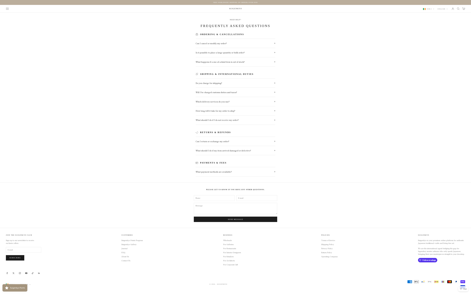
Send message (235, 219)
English (441, 9)
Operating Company (329, 256)
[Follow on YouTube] (26, 273)
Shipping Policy (327, 244)
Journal (124, 248)
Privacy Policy (327, 248)
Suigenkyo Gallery (129, 244)
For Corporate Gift (230, 264)
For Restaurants (229, 248)
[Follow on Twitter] (13, 273)
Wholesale (227, 240)
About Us (125, 256)
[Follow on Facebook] (7, 273)
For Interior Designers (232, 252)
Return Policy (326, 252)
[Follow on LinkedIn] (39, 273)
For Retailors (228, 256)
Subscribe (15, 258)
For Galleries (228, 244)
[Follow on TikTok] (32, 273)
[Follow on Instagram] (20, 273)
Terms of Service (328, 240)
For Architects (229, 260)
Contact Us (125, 260)
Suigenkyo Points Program (132, 240)
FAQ (123, 252)
